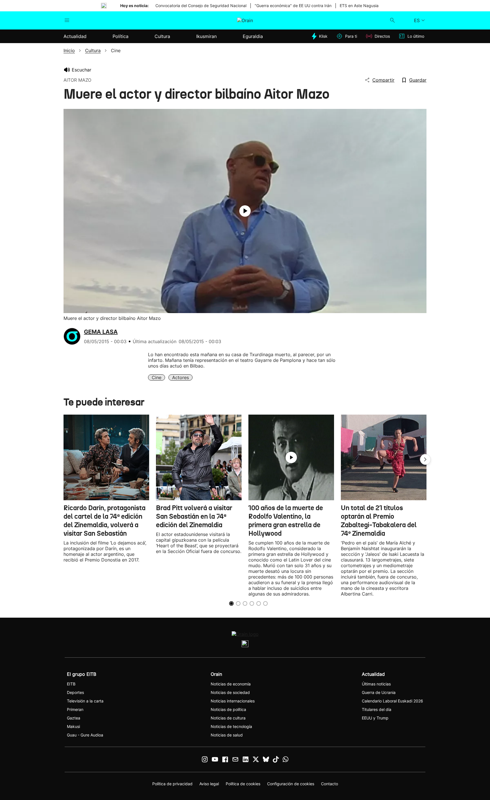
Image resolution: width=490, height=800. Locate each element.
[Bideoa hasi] (245, 211)
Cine (156, 377)
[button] (425, 459)
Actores (180, 377)
